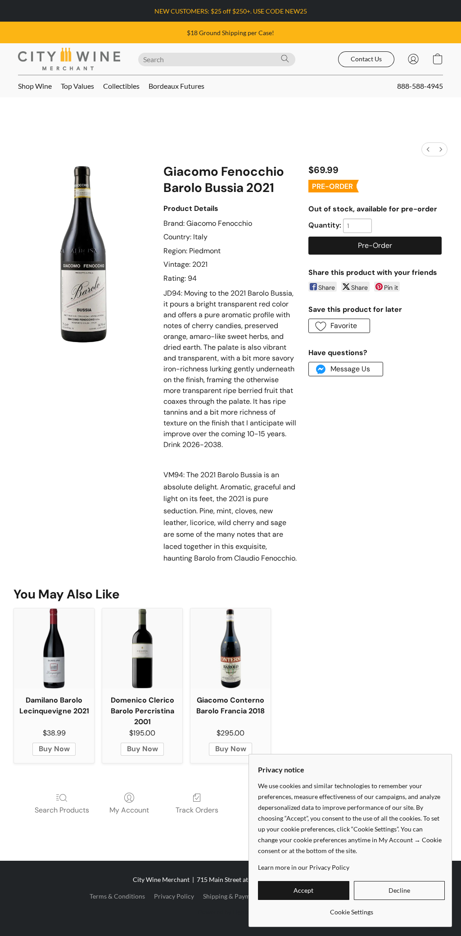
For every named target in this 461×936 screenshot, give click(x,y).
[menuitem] (428, 149)
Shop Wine (35, 86)
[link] (351, 909)
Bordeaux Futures (176, 86)
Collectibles (121, 86)
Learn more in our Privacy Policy (303, 867)
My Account (129, 810)
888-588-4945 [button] (420, 86)
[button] (69, 59)
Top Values (77, 86)
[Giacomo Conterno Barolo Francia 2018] (230, 648)
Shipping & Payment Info (237, 896)
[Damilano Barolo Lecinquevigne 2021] (54, 648)
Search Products (62, 810)
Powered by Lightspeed (230, 912)
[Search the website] (285, 58)
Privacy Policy (174, 896)
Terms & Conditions (117, 896)
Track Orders (197, 810)
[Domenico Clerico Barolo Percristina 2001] (142, 648)
